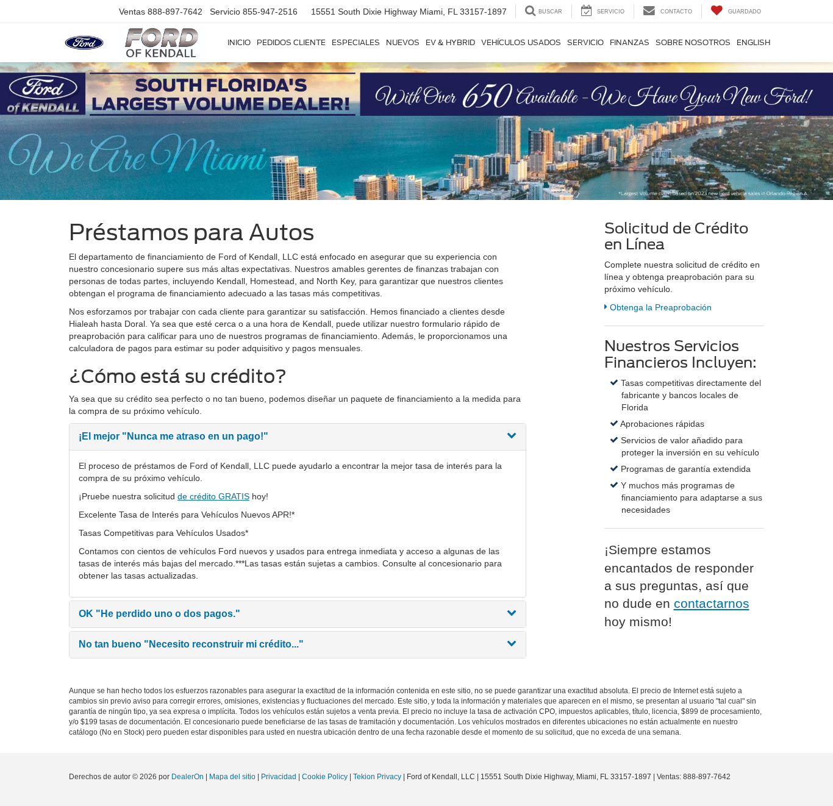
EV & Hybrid (450, 42)
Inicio (239, 42)
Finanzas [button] (629, 42)
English (753, 42)
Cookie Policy (325, 776)
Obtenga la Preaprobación (659, 307)
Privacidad (278, 776)
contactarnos (711, 603)
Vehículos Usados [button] (521, 42)
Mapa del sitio (232, 776)
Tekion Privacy (377, 776)
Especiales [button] (356, 42)
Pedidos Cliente (291, 42)
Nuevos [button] (403, 42)
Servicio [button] (585, 42)
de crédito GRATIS (213, 496)
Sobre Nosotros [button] (693, 42)
